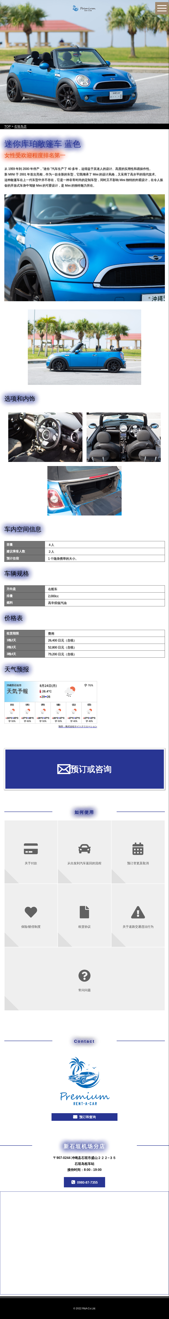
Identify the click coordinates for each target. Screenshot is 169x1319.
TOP (7, 126)
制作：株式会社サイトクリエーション (78, 726)
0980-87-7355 (87, 1182)
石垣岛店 (20, 126)
